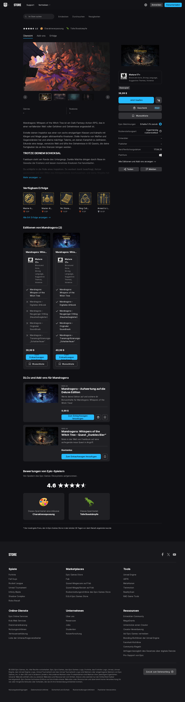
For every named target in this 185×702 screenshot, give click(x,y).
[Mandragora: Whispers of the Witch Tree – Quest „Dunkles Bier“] (41, 436)
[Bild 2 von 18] (59, 97)
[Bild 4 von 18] (88, 97)
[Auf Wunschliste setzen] (105, 417)
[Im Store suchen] (26, 16)
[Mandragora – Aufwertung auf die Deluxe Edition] (41, 393)
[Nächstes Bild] (108, 97)
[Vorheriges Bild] (25, 97)
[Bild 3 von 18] (74, 97)
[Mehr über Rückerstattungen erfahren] (160, 131)
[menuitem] (63, 16)
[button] (66, 177)
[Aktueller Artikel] (45, 97)
